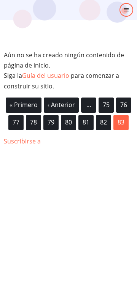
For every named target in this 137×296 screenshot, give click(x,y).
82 (103, 121)
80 (68, 121)
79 (51, 121)
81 (86, 121)
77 (16, 121)
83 (123, 124)
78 (33, 121)
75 (106, 103)
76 (123, 103)
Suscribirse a (22, 141)
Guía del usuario (45, 75)
